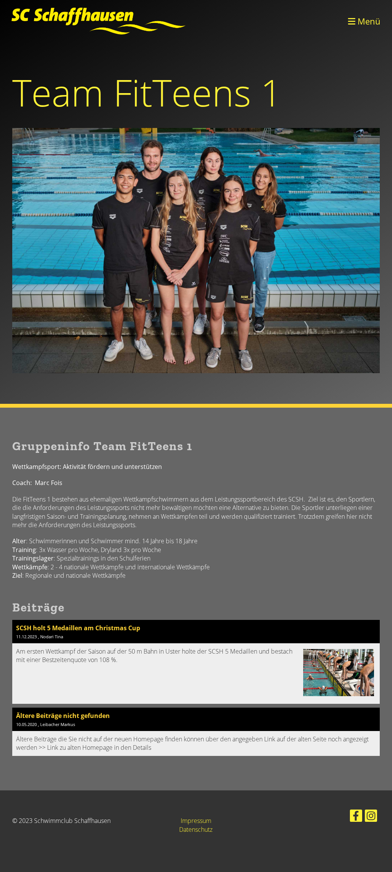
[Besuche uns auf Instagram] (371, 817)
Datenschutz (195, 829)
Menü (368, 21)
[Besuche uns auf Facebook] (356, 817)
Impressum (196, 820)
